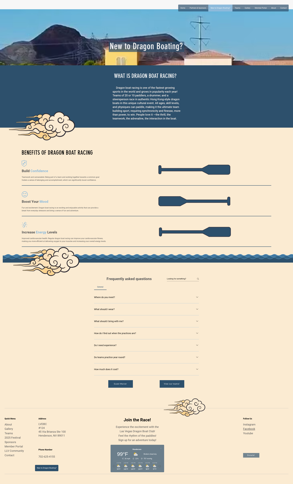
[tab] (100, 287)
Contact (9, 455)
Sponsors (10, 442)
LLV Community (14, 450)
